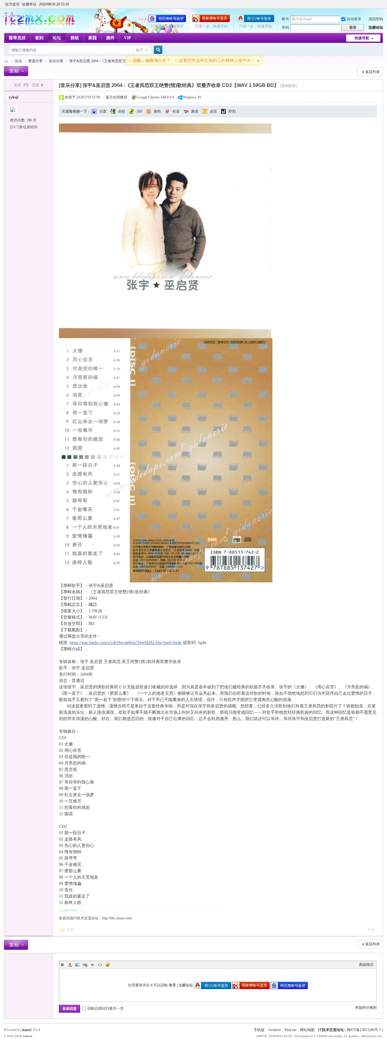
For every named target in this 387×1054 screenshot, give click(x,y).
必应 (213, 111)
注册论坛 (376, 27)
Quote (92, 965)
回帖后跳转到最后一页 (105, 1008)
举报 (371, 930)
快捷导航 (362, 38)
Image (77, 965)
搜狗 (157, 111)
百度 (102, 111)
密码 (285, 27)
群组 (74, 38)
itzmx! (27, 1030)
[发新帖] (16, 71)
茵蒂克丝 (17, 38)
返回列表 (372, 72)
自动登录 (354, 19)
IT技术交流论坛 (331, 1030)
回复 (70, 930)
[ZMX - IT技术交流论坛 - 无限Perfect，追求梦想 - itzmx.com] (40, 26)
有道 (176, 111)
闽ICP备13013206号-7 (364, 1030)
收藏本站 (29, 4)
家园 (92, 38)
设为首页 (12, 4)
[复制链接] (288, 86)
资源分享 (35, 61)
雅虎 (194, 111)
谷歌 (121, 111)
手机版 (259, 1030)
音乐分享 (56, 61)
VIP (127, 38)
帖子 (139, 50)
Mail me (290, 1030)
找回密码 (376, 19)
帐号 (285, 19)
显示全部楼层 (116, 97)
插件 (110, 38)
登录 (172, 985)
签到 (39, 38)
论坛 (57, 38)
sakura (27, 1036)
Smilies (108, 965)
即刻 (232, 111)
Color (70, 965)
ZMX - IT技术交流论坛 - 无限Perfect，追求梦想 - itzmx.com (6, 61)
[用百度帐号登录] (167, 21)
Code (100, 965)
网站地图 (307, 1030)
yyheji (13, 97)
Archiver (274, 1030)
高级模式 (366, 965)
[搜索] (157, 49)
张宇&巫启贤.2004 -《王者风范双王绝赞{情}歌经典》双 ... (115, 61)
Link (85, 965)
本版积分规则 (366, 1007)
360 (139, 111)
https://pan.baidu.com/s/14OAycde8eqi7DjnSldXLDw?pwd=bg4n (126, 642)
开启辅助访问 (381, 4)
